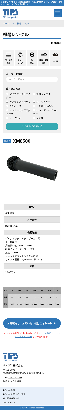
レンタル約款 (44, 333)
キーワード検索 (14, 74)
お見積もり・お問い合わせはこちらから (29, 323)
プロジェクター (44, 94)
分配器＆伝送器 (44, 106)
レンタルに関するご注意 (14, 394)
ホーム (6, 23)
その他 (39, 118)
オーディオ (15, 118)
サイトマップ (9, 402)
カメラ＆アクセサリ (19, 101)
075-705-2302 (15, 377)
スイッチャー (43, 101)
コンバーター (16, 106)
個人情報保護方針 (11, 398)
